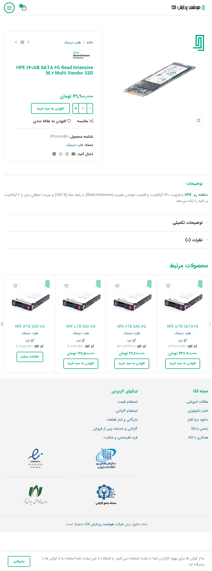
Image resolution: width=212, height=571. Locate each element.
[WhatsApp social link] (61, 154)
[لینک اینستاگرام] (67, 154)
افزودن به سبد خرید (50, 108)
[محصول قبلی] (28, 42)
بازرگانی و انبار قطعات (122, 419)
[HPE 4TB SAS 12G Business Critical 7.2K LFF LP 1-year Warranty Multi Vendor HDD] (131, 300)
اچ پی (182, 340)
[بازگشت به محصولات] (22, 42)
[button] (182, 363)
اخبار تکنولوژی (198, 411)
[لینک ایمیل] (73, 154)
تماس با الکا (199, 428)
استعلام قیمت (127, 402)
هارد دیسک (72, 42)
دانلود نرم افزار (197, 419)
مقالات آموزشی (197, 402)
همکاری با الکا (198, 437)
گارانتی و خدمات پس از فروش (115, 428)
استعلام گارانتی (127, 411)
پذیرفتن (19, 561)
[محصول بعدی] (16, 42)
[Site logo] (187, 8)
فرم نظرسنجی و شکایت (120, 437)
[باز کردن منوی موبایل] (9, 8)
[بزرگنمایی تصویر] (198, 120)
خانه (90, 42)
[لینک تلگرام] (54, 154)
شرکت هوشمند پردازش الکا (104, 524)
